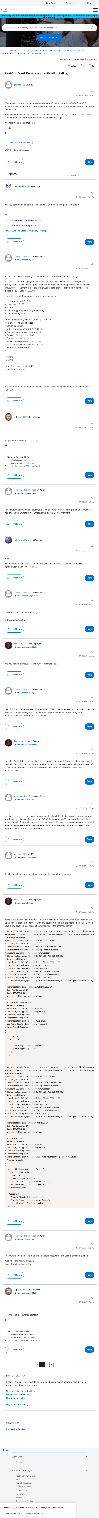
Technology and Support (34, 51)
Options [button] (91, 60)
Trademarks (20, 1494)
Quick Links (17, 1457)
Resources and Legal (22, 1471)
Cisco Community (10, 51)
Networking (55, 51)
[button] (8, 162)
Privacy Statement (12, 1513)
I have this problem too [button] (19, 143)
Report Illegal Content (24, 1501)
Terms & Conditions (24, 1483)
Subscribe (79, 60)
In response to (26, 260)
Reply (89, 162)
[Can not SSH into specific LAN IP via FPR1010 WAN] (84, 175)
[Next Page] (51, 1364)
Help (17, 1480)
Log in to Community (16, 1404)
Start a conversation (49, 38)
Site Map (19, 1498)
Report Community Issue (26, 1476)
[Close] (72, 1506)
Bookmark (65, 60)
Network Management (75, 51)
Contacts (19, 1462)
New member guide (15, 1398)
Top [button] (7, 1450)
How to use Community (17, 1394)
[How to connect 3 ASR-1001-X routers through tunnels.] (88, 175)
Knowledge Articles (16, 1429)
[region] (38, 1510)
